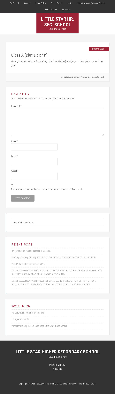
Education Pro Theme (46, 383)
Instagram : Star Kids (21, 319)
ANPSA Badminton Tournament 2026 (28, 264)
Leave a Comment (98, 77)
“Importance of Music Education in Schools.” (31, 251)
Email (14, 156)
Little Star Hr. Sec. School (57, 21)
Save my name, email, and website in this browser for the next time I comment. (46, 189)
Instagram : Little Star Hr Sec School (28, 312)
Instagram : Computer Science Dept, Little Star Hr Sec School (39, 326)
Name (14, 141)
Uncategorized (85, 77)
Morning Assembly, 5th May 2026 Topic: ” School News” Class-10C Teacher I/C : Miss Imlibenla (54, 257)
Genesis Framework (68, 383)
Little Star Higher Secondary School (57, 352)
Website (15, 170)
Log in (93, 383)
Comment (16, 106)
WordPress (84, 383)
